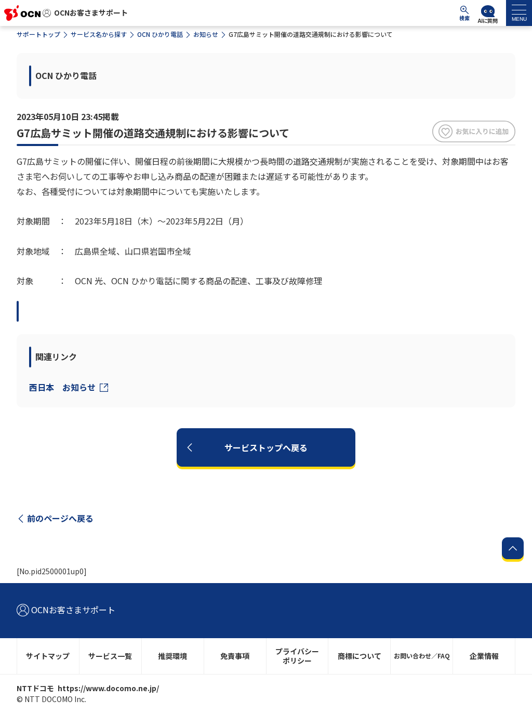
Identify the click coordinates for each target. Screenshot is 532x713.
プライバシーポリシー (297, 656)
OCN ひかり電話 (160, 34)
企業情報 (484, 656)
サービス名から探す (99, 34)
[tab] (519, 13)
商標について (359, 656)
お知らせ (205, 34)
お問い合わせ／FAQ (422, 655)
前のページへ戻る (60, 518)
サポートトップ (38, 34)
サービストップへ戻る (266, 447)
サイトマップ (48, 656)
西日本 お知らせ (63, 387)
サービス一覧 (110, 656)
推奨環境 (172, 656)
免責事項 (234, 656)
